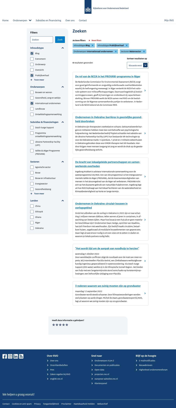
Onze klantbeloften (59, 365)
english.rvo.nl (56, 378)
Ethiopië (39, 211)
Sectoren (34, 161)
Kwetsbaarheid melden (84, 403)
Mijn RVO (169, 20)
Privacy (37, 403)
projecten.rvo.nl (102, 374)
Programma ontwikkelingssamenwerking (48, 135)
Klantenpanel (101, 383)
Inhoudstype (37, 47)
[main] (88, 186)
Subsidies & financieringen (44, 122)
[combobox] (41, 39)
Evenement (40, 59)
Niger (37, 222)
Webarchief (102, 403)
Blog (37, 53)
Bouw (37, 172)
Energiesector (41, 183)
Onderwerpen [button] (20, 20)
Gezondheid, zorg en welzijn (48, 97)
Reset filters (96, 40)
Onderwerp (40, 64)
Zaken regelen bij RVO (60, 374)
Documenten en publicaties (107, 365)
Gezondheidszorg (43, 189)
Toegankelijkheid (51, 403)
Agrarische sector (43, 167)
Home (5, 20)
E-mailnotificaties (147, 360)
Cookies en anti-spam (22, 403)
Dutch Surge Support (44, 127)
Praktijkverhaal (42, 75)
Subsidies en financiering (48, 20)
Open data (99, 369)
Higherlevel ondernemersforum (153, 369)
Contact (83, 20)
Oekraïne (39, 228)
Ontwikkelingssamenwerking (48, 114)
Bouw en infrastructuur (45, 178)
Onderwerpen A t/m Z (104, 360)
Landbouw (40, 108)
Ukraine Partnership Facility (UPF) (47, 143)
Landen (34, 200)
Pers (52, 369)
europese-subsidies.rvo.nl (106, 378)
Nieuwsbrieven (145, 365)
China (37, 206)
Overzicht (39, 70)
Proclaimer (66, 403)
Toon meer (39, 79)
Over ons (70, 20)
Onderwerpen (37, 86)
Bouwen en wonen (43, 92)
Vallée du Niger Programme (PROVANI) (47, 152)
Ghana (38, 217)
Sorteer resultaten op (137, 58)
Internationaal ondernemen (48, 103)
